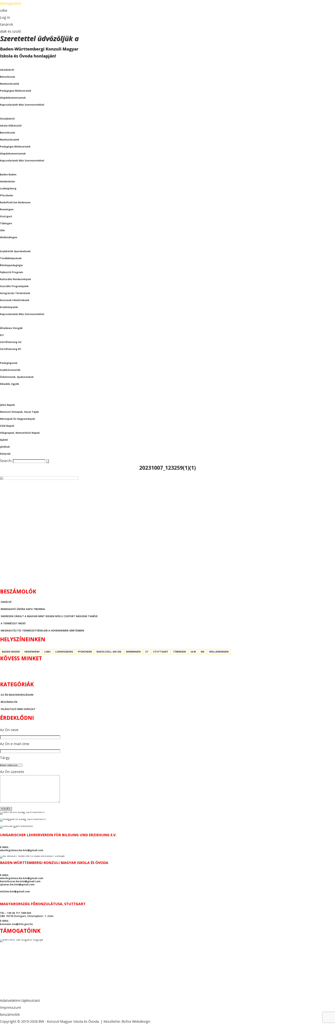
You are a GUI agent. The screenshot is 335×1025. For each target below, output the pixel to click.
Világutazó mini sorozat (18, 709)
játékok (5, 446)
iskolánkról (7, 69)
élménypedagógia (11, 265)
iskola (4, 62)
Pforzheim (6, 195)
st (146, 651)
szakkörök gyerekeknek (15, 251)
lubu (47, 651)
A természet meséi (13, 623)
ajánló (4, 439)
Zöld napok (7, 425)
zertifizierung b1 (10, 349)
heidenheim (7, 181)
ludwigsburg (8, 188)
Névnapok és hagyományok (17, 418)
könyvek (5, 453)
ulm (2, 230)
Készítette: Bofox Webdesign (126, 1021)
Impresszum (10, 1007)
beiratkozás (7, 76)
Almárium (6, 397)
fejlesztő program (11, 272)
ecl (1, 335)
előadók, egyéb (9, 384)
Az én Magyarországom (17, 694)
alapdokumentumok (13, 97)
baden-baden (11, 651)
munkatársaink (9, 83)
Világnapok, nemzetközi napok (20, 432)
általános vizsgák (11, 328)
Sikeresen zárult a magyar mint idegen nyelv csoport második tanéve (49, 616)
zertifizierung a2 (10, 342)
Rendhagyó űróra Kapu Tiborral (23, 609)
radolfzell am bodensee (15, 202)
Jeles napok (7, 404)
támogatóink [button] (10, 3)
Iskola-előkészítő (11, 125)
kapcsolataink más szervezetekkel (22, 104)
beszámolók (8, 391)
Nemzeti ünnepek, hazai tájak (19, 411)
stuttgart (6, 216)
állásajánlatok (11, 356)
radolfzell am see (108, 651)
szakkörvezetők (10, 370)
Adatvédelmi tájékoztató (20, 1000)
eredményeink (9, 307)
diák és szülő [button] (10, 31)
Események (7, 244)
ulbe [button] (3, 10)
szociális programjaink (14, 286)
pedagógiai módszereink (15, 90)
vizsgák (5, 321)
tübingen (6, 223)
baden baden (8, 174)
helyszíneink (8, 167)
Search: (6, 460)
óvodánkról (7, 118)
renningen (6, 209)
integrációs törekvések (15, 293)
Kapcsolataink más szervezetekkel (22, 160)
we (202, 651)
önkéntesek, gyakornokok (17, 377)
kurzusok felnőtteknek (14, 300)
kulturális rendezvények (15, 279)
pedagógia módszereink (15, 146)
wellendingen (8, 237)
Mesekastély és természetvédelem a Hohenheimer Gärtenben (42, 630)
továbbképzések (11, 258)
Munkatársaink (9, 139)
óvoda (4, 111)
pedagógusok (8, 363)
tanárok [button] (6, 24)
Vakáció (6, 602)
